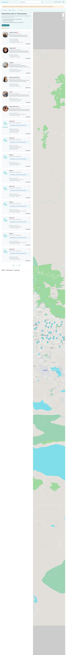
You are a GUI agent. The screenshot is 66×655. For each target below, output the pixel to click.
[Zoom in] (63, 14)
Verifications (12, 10)
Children (5, 10)
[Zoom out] (63, 16)
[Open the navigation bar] (63, 2)
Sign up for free (5, 25)
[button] (62, 322)
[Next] (19, 265)
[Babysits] (5, 2)
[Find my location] (63, 19)
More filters (20, 10)
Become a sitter (57, 1)
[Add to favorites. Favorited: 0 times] (29, 32)
